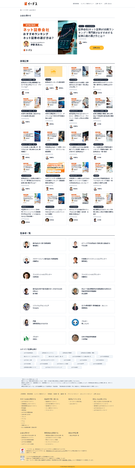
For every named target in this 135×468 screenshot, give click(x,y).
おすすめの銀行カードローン (53, 403)
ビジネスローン (49, 444)
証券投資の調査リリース (30, 367)
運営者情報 (76, 3)
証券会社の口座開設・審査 (87, 352)
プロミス (23, 416)
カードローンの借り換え (76, 401)
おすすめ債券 (67, 360)
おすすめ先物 (27, 363)
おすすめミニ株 (28, 360)
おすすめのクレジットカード (101, 403)
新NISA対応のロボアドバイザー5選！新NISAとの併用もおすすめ (103, 85)
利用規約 (50, 394)
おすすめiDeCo (100, 360)
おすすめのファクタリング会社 (53, 437)
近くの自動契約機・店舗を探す (29, 427)
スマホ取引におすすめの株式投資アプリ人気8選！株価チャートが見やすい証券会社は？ (79, 149)
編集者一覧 (63, 394)
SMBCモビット (25, 425)
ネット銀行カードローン (52, 408)
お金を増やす (32, 10)
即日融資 (23, 408)
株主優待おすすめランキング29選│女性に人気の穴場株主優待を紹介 (103, 212)
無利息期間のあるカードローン (29, 405)
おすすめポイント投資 (62, 363)
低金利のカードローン (51, 401)
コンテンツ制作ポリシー (87, 3)
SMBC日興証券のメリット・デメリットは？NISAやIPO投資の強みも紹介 (55, 116)
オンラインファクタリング (52, 442)
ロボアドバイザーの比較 (27, 444)
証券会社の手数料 (67, 352)
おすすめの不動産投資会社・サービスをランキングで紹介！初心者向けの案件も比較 (103, 181)
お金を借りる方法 (25, 414)
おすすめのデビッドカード (100, 410)
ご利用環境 (23, 394)
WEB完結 (23, 410)
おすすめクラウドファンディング (53, 367)
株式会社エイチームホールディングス (55, 450)
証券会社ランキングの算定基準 (55, 82)
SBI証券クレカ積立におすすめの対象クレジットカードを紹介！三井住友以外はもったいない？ (79, 181)
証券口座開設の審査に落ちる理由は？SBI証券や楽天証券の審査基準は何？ (103, 116)
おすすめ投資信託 (104, 356)
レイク (23, 423)
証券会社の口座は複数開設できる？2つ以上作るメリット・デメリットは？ (31, 85)
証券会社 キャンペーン (47, 352)
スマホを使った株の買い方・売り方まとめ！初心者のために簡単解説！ (30, 149)
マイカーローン (49, 410)
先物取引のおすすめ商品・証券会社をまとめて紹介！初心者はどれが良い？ (79, 85)
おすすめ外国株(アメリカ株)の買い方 (81, 356)
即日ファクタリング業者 (52, 439)
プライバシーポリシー (73, 394)
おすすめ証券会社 (28, 352)
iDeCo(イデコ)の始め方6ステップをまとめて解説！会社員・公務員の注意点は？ (79, 212)
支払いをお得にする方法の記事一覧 (102, 401)
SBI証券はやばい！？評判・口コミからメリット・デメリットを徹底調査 (55, 149)
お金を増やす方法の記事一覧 (28, 435)
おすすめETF (80, 363)
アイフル (23, 418)
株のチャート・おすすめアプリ (31, 356)
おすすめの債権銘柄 (26, 442)
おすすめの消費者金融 (27, 412)
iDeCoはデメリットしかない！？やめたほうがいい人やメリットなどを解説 (55, 212)
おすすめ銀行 (74, 367)
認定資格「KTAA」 (67, 460)
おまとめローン (73, 403)
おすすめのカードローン (27, 401)
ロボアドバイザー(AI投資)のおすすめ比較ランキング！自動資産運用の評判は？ (55, 181)
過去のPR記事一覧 (74, 435)
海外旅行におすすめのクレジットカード (104, 405)
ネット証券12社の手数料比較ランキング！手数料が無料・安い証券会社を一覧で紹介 (103, 149)
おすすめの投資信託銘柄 (27, 439)
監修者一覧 (56, 394)
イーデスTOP (24, 10)
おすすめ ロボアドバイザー (48, 360)
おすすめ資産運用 (97, 363)
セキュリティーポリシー (86, 394)
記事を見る (96, 47)
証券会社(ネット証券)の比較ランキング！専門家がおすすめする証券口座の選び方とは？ (96, 32)
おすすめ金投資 (44, 363)
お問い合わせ (108, 3)
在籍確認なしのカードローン (28, 403)
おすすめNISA (83, 360)
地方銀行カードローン (51, 405)
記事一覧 (98, 3)
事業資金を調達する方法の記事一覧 (54, 435)
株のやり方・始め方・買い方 (56, 356)
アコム (23, 421)
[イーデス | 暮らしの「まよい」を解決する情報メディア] (30, 5)
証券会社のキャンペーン (27, 437)
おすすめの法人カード (99, 408)
